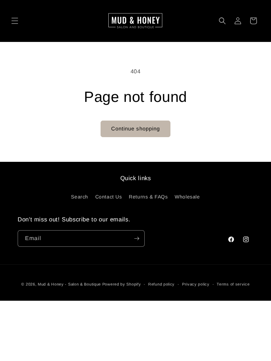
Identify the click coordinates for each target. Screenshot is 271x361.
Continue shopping (135, 128)
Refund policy (161, 284)
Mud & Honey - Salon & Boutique (69, 284)
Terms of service (233, 284)
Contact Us (108, 197)
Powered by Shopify (121, 284)
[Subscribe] (136, 238)
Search (79, 197)
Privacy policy (196, 284)
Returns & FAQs (148, 197)
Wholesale (187, 197)
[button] (15, 21)
